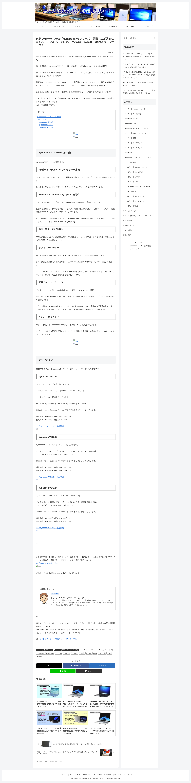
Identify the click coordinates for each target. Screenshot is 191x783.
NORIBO (55, 593)
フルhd (89, 653)
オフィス (67, 653)
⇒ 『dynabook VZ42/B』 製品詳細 (50, 528)
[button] (89, 671)
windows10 (41, 653)
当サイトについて (75, 775)
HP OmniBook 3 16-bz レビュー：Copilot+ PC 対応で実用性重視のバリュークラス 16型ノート (139, 56)
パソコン (75, 653)
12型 (110, 653)
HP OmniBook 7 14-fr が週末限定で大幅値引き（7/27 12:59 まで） (138, 84)
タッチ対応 (103, 653)
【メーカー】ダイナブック (45, 650)
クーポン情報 (98, 775)
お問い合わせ (117, 775)
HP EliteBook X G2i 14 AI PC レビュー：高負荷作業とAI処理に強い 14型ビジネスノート (139, 91)
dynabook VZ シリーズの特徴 (49, 117)
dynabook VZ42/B (46, 127)
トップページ (63, 775)
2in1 (95, 653)
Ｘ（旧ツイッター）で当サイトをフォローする (58, 639)
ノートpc (59, 653)
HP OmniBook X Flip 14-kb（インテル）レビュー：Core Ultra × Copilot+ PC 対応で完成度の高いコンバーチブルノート (139, 75)
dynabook (40, 656)
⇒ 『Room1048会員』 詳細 (47, 563)
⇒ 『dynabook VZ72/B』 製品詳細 (50, 426)
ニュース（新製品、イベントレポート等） (67, 650)
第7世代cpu (50, 653)
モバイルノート (93, 650)
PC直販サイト (87, 775)
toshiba (84, 650)
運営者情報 (107, 775)
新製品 (82, 653)
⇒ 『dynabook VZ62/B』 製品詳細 (50, 477)
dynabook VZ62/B (46, 125)
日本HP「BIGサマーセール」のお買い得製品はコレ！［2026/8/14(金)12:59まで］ (139, 65)
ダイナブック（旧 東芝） (107, 650)
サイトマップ (128, 775)
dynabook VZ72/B (46, 122)
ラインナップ (42, 119)
